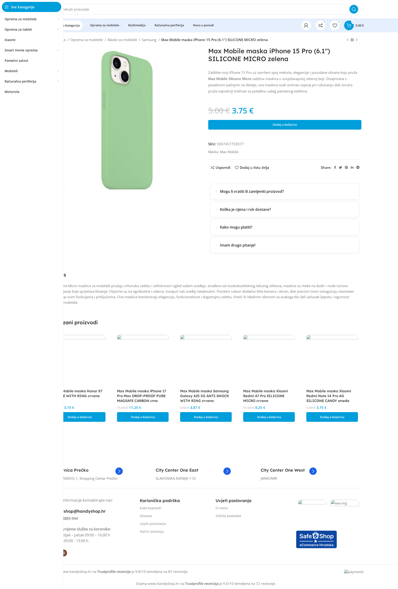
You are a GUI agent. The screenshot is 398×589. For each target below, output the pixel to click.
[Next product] (356, 40)
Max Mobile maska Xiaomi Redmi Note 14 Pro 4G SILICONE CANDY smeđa (328, 396)
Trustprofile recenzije (114, 571)
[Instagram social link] (63, 553)
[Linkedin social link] (352, 167)
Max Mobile (229, 151)
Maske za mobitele (123, 39)
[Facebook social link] (335, 167)
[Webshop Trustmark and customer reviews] (316, 539)
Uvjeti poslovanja (153, 523)
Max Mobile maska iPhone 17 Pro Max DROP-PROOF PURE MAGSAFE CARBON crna (141, 396)
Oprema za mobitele (87, 39)
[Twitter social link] (340, 167)
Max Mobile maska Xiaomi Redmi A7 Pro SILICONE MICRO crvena (265, 396)
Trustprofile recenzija (201, 583)
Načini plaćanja (152, 531)
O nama (222, 508)
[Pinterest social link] (346, 167)
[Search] (353, 9)
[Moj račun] (306, 25)
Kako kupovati (150, 508)
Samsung (149, 39)
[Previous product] (347, 40)
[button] (79, 417)
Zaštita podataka (228, 516)
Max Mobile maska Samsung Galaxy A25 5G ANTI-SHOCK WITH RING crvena (204, 396)
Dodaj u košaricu (285, 124)
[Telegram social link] (358, 167)
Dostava (146, 516)
